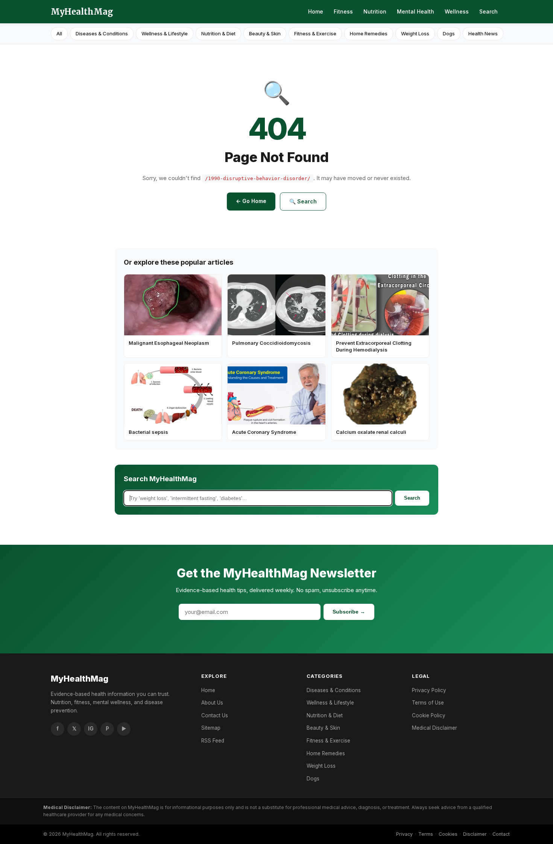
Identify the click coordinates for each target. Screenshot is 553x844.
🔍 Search (303, 201)
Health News (483, 33)
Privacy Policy (429, 690)
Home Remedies (368, 33)
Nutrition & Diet (218, 33)
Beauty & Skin (265, 33)
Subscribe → (349, 612)
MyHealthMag (82, 11)
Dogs (449, 33)
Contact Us (214, 715)
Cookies (448, 834)
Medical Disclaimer (434, 728)
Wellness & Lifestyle (164, 33)
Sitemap (210, 728)
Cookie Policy (428, 715)
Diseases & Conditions (102, 33)
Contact (501, 834)
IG (91, 729)
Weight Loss (415, 33)
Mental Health (415, 11)
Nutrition (374, 11)
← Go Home (251, 201)
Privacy (404, 834)
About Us (212, 703)
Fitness (343, 11)
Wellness (457, 11)
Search (488, 11)
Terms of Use (428, 703)
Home (315, 11)
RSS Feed (212, 741)
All (59, 33)
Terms (425, 834)
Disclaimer (475, 834)
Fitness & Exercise (315, 33)
